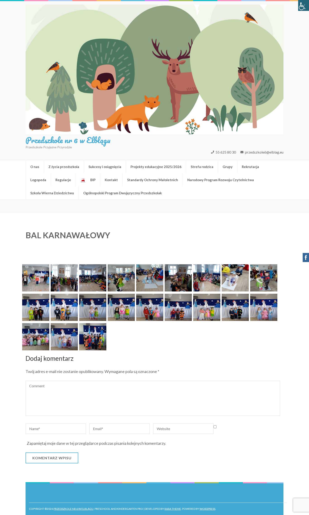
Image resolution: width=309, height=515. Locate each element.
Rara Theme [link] (172, 508)
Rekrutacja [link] (250, 167)
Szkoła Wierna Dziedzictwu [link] (52, 193)
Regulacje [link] (63, 180)
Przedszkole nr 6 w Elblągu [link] (68, 140)
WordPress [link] (207, 508)
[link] (303, 5)
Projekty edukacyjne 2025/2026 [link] (156, 167)
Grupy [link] (228, 167)
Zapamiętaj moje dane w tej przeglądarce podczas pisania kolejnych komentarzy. (96, 443)
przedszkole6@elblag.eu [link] (264, 152)
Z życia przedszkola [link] (63, 167)
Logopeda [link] (38, 180)
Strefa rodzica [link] (202, 167)
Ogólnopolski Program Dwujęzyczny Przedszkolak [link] (122, 193)
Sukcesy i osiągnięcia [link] (104, 167)
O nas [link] (34, 167)
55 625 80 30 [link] (226, 152)
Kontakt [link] (111, 180)
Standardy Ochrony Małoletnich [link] (152, 180)
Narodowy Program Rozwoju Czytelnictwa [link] (220, 180)
